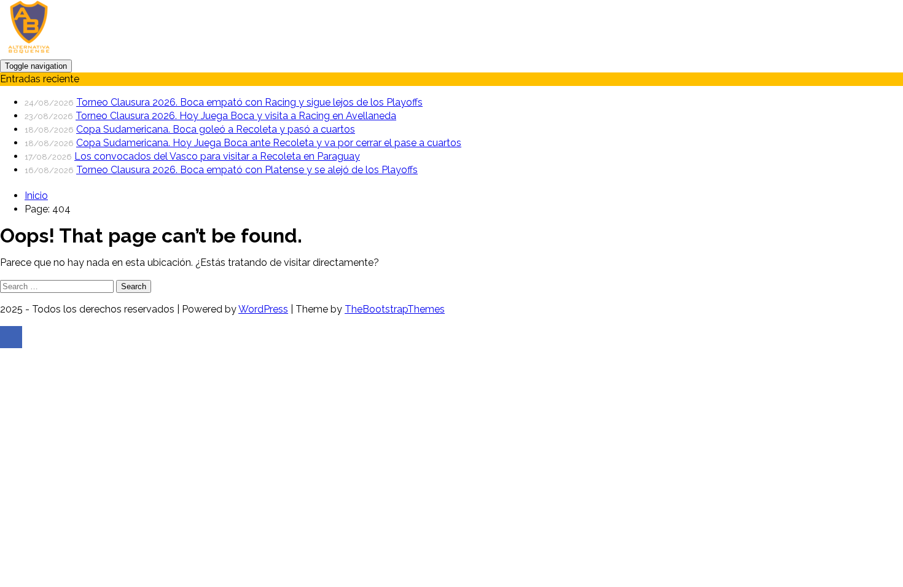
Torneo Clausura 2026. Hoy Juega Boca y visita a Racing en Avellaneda (236, 116)
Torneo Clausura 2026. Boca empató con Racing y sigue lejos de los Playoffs (249, 102)
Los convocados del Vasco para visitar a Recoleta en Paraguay (217, 156)
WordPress (263, 309)
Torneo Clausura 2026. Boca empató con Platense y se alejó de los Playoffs (247, 170)
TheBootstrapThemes (395, 309)
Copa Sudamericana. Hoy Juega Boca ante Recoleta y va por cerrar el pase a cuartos (268, 143)
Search (133, 286)
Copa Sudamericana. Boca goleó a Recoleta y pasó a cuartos (215, 129)
